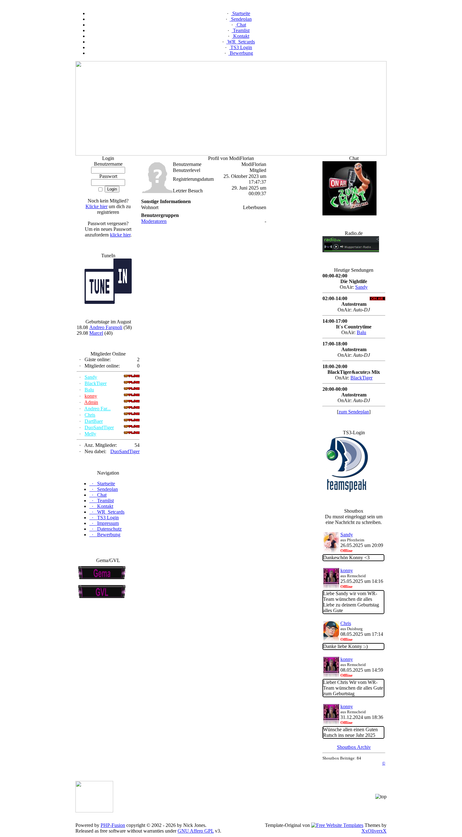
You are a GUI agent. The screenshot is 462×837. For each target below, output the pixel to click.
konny (91, 396)
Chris (90, 415)
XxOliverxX (374, 831)
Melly (90, 433)
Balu (89, 389)
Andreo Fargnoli (105, 327)
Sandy (91, 377)
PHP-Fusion (113, 825)
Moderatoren (154, 221)
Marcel (96, 333)
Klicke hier (96, 206)
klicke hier (120, 234)
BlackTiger (96, 383)
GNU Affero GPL (196, 831)
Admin (91, 402)
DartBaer (94, 421)
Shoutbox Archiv (354, 747)
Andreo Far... (97, 408)
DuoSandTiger (99, 427)
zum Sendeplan (353, 411)
